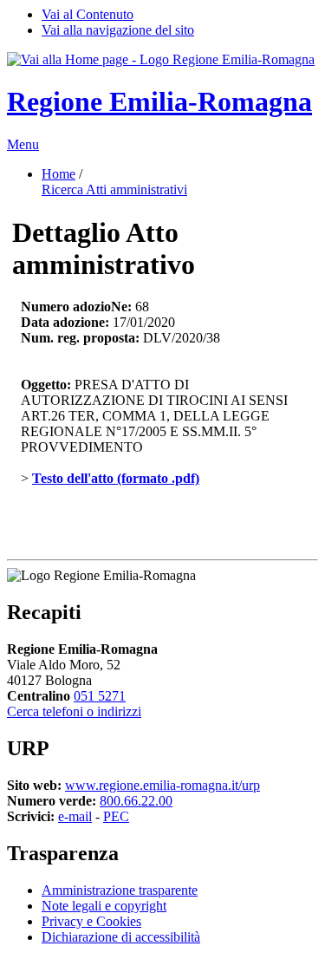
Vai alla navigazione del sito (118, 30)
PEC (116, 816)
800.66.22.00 (136, 800)
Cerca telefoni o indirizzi (74, 711)
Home (58, 173)
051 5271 (100, 695)
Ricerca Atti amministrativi (114, 189)
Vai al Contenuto (87, 14)
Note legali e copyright (104, 905)
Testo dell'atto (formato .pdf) (115, 478)
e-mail (75, 816)
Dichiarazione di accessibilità (121, 937)
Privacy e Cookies (91, 921)
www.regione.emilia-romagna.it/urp (162, 785)
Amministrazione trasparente (120, 890)
